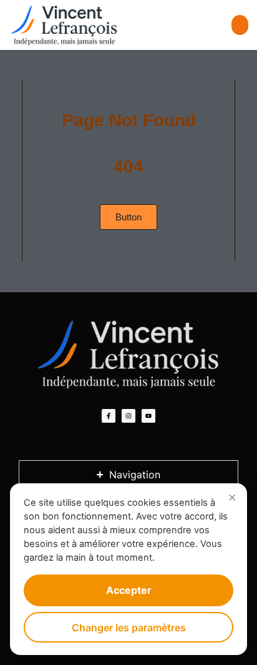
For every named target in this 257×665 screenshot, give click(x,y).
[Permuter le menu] (239, 25)
